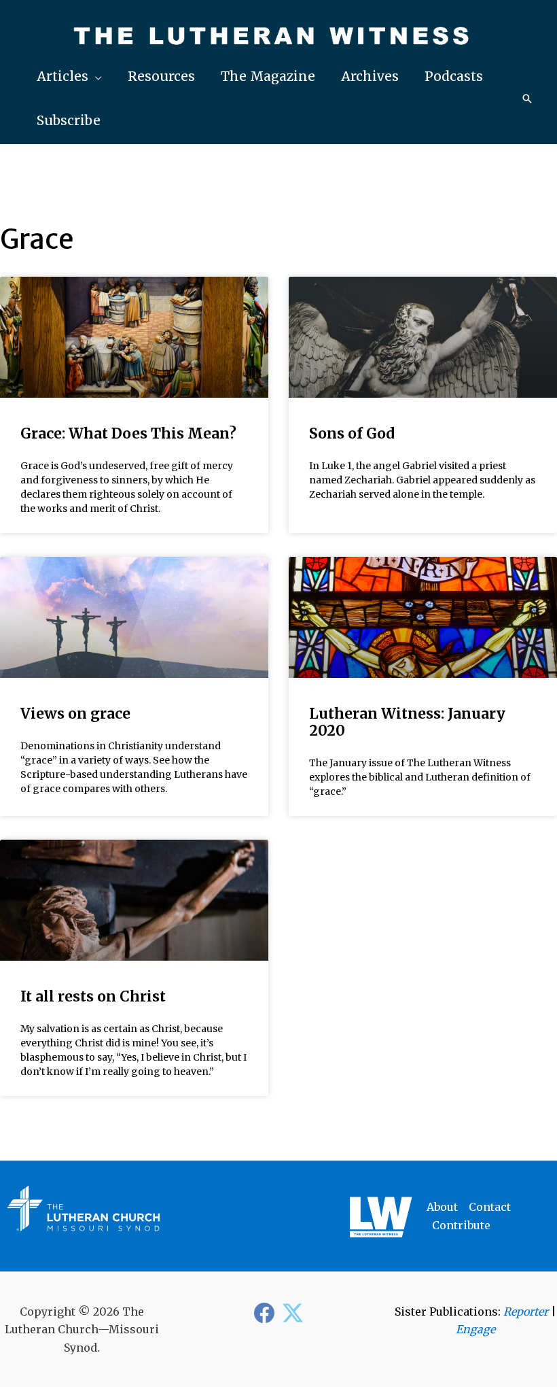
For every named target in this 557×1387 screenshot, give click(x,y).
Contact (490, 1207)
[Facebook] (264, 1313)
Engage (475, 1329)
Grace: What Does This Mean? (128, 433)
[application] (95, 76)
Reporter (525, 1311)
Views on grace (75, 713)
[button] (69, 76)
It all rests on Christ (93, 996)
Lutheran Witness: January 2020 (407, 722)
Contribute (461, 1225)
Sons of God (352, 433)
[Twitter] (293, 1313)
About (442, 1207)
